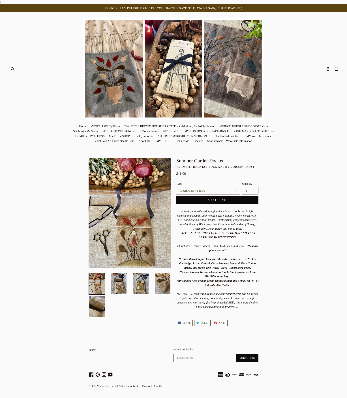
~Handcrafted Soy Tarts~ (227, 136)
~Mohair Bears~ (149, 131)
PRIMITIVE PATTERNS (90, 136)
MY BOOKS (171, 131)
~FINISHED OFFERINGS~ (119, 131)
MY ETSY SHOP (119, 136)
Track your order (143, 136)
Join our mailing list (183, 349)
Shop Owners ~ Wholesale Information (229, 141)
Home (82, 126)
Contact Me (182, 141)
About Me (144, 141)
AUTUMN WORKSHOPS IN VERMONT (183, 136)
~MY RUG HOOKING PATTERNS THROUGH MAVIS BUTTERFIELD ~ (228, 131)
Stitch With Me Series (85, 131)
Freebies (198, 141)
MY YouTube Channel (259, 136)
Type (179, 183)
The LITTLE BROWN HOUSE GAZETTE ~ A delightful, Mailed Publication (169, 126)
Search (92, 349)
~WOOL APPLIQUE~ (106, 126)
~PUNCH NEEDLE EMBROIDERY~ (245, 126)
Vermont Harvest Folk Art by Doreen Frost (117, 386)
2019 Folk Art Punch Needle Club (114, 141)
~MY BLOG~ (163, 141)
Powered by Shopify (152, 386)
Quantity (247, 183)
